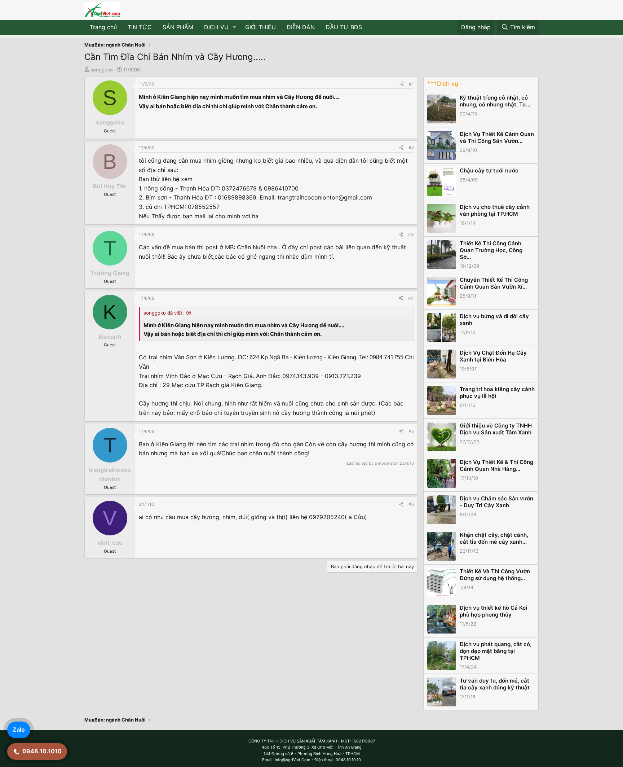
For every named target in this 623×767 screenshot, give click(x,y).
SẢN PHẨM (178, 27)
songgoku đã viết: (163, 313)
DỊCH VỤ (216, 27)
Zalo (19, 729)
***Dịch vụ (442, 83)
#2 (411, 147)
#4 (411, 298)
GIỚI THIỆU (260, 27)
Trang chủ (103, 27)
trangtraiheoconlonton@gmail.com (325, 197)
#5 (411, 431)
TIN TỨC (140, 27)
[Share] (401, 83)
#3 (411, 234)
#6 (411, 504)
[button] (234, 27)
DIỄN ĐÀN (301, 27)
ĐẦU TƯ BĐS (344, 27)
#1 (411, 84)
